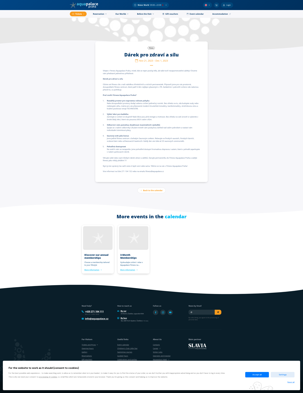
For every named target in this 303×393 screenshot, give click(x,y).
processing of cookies (48, 377)
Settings (283, 374)
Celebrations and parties (127, 359)
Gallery (84, 352)
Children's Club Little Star (127, 348)
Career (155, 348)
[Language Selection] (207, 5)
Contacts (156, 345)
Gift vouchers (87, 359)
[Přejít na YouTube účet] (170, 312)
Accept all (257, 374)
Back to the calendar (153, 190)
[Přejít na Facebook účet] (155, 312)
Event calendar (123, 345)
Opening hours (88, 348)
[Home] (84, 5)
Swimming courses (124, 352)
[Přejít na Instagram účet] (163, 312)
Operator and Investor (162, 356)
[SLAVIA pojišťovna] (197, 346)
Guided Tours (122, 356)
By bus (124, 318)
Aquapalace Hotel (160, 359)
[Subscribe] (218, 312)
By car (123, 311)
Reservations (87, 356)
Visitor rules (157, 352)
